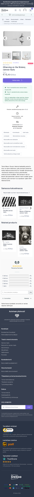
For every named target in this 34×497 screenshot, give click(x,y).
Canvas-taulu (5, 343)
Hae (31, 292)
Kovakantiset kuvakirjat (8, 332)
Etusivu (3, 19)
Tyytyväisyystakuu (7, 384)
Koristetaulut (16, 132)
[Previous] (5, 38)
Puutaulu (4, 355)
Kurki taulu (14, 21)
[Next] (29, 38)
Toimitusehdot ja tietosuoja (9, 397)
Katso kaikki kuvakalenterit (9, 363)
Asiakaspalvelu (5, 395)
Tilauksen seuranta (7, 382)
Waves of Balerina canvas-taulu (25, 212)
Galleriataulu (5, 352)
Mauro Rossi (6, 64)
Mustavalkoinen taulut (9, 150)
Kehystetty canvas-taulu (8, 345)
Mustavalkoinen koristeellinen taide (13, 143)
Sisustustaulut (14, 19)
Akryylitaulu (4, 350)
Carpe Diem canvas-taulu (24, 249)
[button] (20, 10)
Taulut (7, 19)
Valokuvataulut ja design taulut (12, 154)
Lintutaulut (7, 21)
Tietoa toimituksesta (7, 379)
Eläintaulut (28, 19)
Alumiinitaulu (5, 347)
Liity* (29, 407)
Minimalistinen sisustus (19, 136)
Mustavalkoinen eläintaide (11, 139)
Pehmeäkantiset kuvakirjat (9, 334)
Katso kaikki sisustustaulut (9, 371)
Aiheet (21, 19)
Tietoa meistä (5, 392)
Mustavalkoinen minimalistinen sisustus (14, 146)
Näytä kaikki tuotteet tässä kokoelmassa (15, 193)
